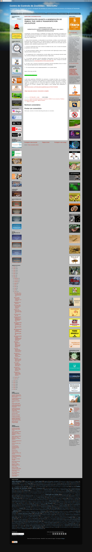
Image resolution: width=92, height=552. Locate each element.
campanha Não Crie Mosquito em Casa (62, 485)
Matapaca (49, 505)
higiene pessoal (52, 500)
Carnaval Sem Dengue (57, 486)
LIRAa (55, 504)
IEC (13, 502)
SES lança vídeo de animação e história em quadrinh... (17, 307)
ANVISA (68, 482)
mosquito (21, 508)
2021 (14, 275)
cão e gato (23, 486)
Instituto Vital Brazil (15, 411)
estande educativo (41, 497)
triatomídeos (77, 523)
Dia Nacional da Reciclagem (66, 493)
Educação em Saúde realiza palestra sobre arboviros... (17, 369)
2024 (14, 270)
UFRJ (23, 524)
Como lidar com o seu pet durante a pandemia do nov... (17, 294)
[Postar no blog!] (43, 97)
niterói (56, 508)
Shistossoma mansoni (62, 522)
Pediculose (43, 511)
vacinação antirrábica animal (37, 525)
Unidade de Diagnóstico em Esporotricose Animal (50, 524)
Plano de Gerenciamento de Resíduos (24, 512)
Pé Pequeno (37, 511)
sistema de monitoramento (34, 523)
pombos (48, 512)
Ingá (52, 502)
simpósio (77, 522)
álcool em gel (72, 481)
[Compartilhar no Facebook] (46, 97)
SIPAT (24, 523)
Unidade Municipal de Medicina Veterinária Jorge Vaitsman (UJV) (16, 418)
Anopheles (63, 482)
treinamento (70, 523)
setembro (16, 281)
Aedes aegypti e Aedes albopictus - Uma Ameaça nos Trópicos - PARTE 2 (16, 438)
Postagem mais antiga (60, 142)
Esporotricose (14, 450)
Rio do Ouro (57, 517)
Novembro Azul (19, 509)
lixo (58, 504)
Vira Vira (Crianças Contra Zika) (15, 473)
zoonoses (41, 528)
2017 (14, 384)
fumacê (26, 499)
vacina (22, 525)
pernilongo (66, 511)
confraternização (23, 489)
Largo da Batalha (49, 503)
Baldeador (41, 483)
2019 (14, 380)
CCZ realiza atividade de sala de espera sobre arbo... (17, 364)
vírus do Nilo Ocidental (63, 527)
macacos (61, 504)
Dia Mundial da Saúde (18, 493)
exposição (60, 497)
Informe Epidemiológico (46, 502)
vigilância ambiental (20, 527)
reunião (45, 517)
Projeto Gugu (25, 516)
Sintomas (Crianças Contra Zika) (16, 470)
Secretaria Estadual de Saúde (20, 521)
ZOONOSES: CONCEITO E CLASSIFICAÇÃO (77, 437)
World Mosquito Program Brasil (15, 422)
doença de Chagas (24, 494)
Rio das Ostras (51, 517)
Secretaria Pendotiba (47, 521)
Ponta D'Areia (55, 512)
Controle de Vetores (27, 13)
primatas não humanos (61, 513)
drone (39, 494)
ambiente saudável (15, 482)
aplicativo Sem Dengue (75, 482)
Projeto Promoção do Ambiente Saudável (47, 516)
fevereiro (16, 377)
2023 (14, 271)
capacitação (30, 486)
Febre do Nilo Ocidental (34, 498)
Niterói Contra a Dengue (64, 508)
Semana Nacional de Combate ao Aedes (61, 521)
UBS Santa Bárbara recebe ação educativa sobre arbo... (17, 360)
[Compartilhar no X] (45, 97)
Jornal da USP (15, 413)
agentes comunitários (54, 481)
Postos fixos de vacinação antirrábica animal (77, 410)
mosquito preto (35, 508)
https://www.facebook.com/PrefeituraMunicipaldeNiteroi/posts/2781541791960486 (41, 87)
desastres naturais (76, 490)
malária (71, 504)
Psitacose (77, 516)
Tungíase (19, 524)
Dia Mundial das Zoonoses (36, 493)
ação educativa (16, 481)
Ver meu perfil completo (74, 63)
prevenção (35, 100)
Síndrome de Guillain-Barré (16, 523)
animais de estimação (29, 482)
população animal (62, 512)
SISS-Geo (27, 523)
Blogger (63, 538)
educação (42, 494)
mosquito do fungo (28, 508)
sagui (76, 517)
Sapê (79, 518)
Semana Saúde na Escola (29, 522)
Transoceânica (65, 523)
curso (54, 490)
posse (74, 512)
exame (53, 497)
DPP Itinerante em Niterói (32, 494)
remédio (29, 517)
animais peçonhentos (38, 482)
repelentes (41, 517)
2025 (14, 268)
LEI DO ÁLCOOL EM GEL (17, 315)
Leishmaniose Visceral (25, 504)
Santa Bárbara (35, 518)
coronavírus (45, 98)
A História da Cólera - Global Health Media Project (16, 429)
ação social (27, 481)
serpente (41, 522)
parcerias (32, 511)
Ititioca (22, 503)
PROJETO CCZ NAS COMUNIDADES (72, 514)
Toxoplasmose (59, 523)
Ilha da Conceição (19, 502)
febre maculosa (51, 498)
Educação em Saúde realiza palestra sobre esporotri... (17, 374)
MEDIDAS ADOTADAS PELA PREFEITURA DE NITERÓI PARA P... (17, 344)
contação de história (47, 489)
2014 (14, 389)
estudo (48, 497)
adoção (33, 481)
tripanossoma (14, 524)
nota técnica (72, 508)
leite (39, 504)
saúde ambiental (22, 519)
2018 (14, 382)
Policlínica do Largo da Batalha (38, 512)
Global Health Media (16, 403)
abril (15, 289)
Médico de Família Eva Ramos (74, 505)
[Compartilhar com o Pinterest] (47, 97)
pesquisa (71, 511)
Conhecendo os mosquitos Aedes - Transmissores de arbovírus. (15, 447)
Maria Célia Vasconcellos (26, 505)
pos (70, 512)
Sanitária (29, 518)
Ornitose (68, 509)
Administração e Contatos (74, 13)
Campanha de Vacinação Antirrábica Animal (44, 485)
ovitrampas (78, 509)
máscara (44, 505)
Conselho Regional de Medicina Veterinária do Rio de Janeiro (16, 395)
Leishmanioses (33, 504)
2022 (14, 273)
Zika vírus (35, 528)
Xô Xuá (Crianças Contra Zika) (15, 475)
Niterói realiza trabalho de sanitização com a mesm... (17, 299)
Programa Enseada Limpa (27, 514)
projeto (53, 514)
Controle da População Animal (39, 13)
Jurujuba (30, 503)
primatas (53, 513)
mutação (43, 508)
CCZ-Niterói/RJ (73, 32)
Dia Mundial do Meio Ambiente (47, 493)
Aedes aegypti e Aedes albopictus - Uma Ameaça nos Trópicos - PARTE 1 (16, 433)
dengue (68, 490)
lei (65, 503)
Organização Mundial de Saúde (45, 509)
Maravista (19, 505)
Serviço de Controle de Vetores (50, 522)
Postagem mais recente (30, 142)
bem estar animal (66, 483)
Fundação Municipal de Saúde (41, 499)
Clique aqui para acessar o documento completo (36, 91)
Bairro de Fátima (35, 483)
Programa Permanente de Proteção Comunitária (41, 514)
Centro (72, 486)
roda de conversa (64, 517)
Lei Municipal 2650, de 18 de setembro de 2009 (44, 60)
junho (15, 286)
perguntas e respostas (59, 511)
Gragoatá (65, 499)
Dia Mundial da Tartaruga (27, 493)
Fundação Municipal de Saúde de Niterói (16, 399)
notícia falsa (77, 508)
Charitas (33, 488)
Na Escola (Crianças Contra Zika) (16, 462)
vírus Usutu (70, 527)
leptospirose (43, 504)
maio (15, 288)
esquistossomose (22, 497)
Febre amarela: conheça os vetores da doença (16, 452)
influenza (30, 502)
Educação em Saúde (63, 13)
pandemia (23, 511)
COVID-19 (50, 98)
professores (19, 514)
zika (29, 528)
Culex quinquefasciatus (48, 490)
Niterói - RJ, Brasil (30, 101)
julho (15, 284)
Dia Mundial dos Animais (57, 493)
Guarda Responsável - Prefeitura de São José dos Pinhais (16, 456)
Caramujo (49, 486)
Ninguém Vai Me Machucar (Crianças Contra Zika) (16, 464)
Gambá (50, 499)
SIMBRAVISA (73, 522)
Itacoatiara (13, 503)
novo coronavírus (56, 98)
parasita (27, 511)
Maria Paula (34, 505)
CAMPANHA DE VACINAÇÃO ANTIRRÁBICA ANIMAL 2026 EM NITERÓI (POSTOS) (73, 72)
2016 (14, 385)
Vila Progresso (46, 527)
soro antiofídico (42, 523)
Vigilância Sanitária (41, 100)
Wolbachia (24, 528)
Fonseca (76, 498)
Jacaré (26, 503)
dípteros (73, 493)
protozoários (72, 516)
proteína (67, 516)
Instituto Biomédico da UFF (58, 502)
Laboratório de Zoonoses (52, 13)
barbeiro (49, 483)
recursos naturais (24, 517)
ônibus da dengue (35, 509)
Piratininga (14, 512)
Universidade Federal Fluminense (71, 524)
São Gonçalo (67, 518)
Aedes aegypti (38, 481)
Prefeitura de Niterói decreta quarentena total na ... (17, 311)
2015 (14, 387)
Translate (21, 535)
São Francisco (60, 518)
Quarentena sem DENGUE (17, 303)
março (15, 291)
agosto (15, 283)
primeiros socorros (69, 513)
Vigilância (13, 527)
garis (53, 499)
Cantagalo (17, 486)
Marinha (40, 505)
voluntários (19, 528)
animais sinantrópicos (48, 482)
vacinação (27, 525)
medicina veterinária (63, 505)
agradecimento (63, 481)
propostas (56, 516)
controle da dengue (65, 489)
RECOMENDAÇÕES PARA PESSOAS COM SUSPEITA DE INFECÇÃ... (18, 338)
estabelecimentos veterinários (31, 497)
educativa (72, 494)
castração (63, 486)
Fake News (65, 497)
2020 (14, 276)
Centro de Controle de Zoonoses (36, 98)
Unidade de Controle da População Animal (32, 524)
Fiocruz (64, 498)
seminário (37, 522)
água (67, 481)
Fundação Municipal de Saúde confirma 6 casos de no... (17, 350)
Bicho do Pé (74, 483)
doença (17, 494)
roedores (70, 517)
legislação (61, 503)
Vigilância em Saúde (28, 527)
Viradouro (52, 527)
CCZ (20, 13)
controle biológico (56, 489)
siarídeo (68, 522)
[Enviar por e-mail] (42, 97)
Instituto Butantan (68, 502)
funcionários (31, 499)
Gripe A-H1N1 (70, 499)
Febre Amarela (16, 498)
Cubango (37, 490)
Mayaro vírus (56, 505)
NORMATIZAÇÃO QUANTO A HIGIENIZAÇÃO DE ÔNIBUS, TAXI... (17, 319)
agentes (46, 481)
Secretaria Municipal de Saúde (34, 521)
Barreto (58, 483)
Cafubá (21, 485)
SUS (46, 523)
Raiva (13, 517)
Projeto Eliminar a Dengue (16, 516)
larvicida (57, 503)
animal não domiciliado (57, 482)
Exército (56, 497)
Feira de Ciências (58, 498)
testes (55, 523)
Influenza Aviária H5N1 (37, 502)
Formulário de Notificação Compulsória (18, 499)
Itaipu (18, 503)
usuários (13, 525)
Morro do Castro (15, 508)
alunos (77, 481)
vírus (56, 527)
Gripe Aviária (76, 499)
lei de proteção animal (70, 503)
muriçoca (39, 508)
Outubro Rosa (73, 509)
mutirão (47, 508)
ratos (18, 517)
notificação (13, 509)
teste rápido (50, 523)
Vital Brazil (14, 528)
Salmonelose (25, 518)
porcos (68, 512)
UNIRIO (62, 524)
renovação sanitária (35, 517)
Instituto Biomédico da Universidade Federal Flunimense (16, 405)
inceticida (25, 502)
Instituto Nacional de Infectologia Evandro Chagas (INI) (16, 409)
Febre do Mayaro (26, 498)
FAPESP (69, 497)
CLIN (46, 488)
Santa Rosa (42, 518)
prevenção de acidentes (46, 513)
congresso (29, 489)
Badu (29, 483)
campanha (31, 485)
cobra (57, 488)
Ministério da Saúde (16, 414)
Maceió (66, 504)
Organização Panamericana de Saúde (58, 509)
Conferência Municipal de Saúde (65, 488)
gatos (57, 499)
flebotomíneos (70, 498)
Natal (52, 508)
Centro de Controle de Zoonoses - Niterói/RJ (33, 6)
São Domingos (53, 518)
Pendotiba (51, 511)
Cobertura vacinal (52, 488)
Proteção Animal (62, 516)
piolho (76, 511)
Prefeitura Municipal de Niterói (25, 513)
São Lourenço (73, 518)
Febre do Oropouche (42, 498)
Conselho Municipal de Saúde (37, 489)
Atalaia (26, 483)
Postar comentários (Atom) (33, 144)
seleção (52, 521)
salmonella (20, 518)
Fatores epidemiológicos (76, 497)
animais (23, 482)
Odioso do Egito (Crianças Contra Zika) (16, 468)
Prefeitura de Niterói (16, 416)
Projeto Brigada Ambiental (60, 514)
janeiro (15, 378)
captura (36, 486)
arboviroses (14, 483)
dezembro (16, 278)
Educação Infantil (65, 494)
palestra (15, 511)
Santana (48, 518)
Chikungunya (39, 488)
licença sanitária (50, 504)
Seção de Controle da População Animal (72, 519)
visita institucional (76, 527)
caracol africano (42, 486)
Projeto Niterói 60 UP (34, 516)
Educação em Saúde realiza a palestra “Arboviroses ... (17, 355)
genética (60, 499)
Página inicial (14, 13)
